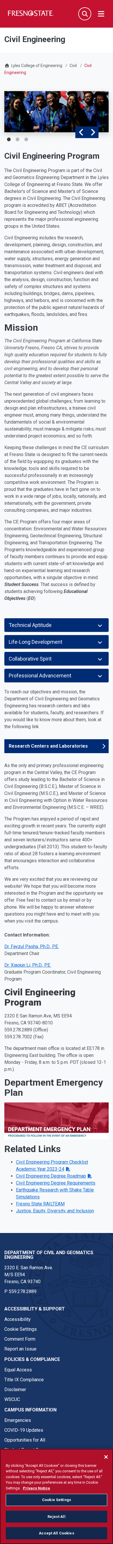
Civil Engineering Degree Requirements (55, 1183)
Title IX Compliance (24, 1379)
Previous (81, 132)
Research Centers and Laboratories (48, 746)
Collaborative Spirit (30, 659)
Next (93, 132)
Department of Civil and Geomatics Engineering (48, 1255)
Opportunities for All (24, 1440)
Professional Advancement (40, 675)
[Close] (106, 1457)
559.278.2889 (23, 1291)
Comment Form (19, 1339)
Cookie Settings (20, 1329)
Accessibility (17, 1319)
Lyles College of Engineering (37, 65)
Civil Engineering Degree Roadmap (51, 1176)
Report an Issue (20, 1349)
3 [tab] (26, 139)
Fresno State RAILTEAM (40, 1204)
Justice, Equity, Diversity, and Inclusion (55, 1211)
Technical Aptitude (30, 625)
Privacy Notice (36, 1488)
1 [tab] (9, 139)
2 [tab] (17, 139)
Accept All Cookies (56, 1533)
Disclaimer (15, 1389)
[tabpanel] (56, 111)
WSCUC (12, 1399)
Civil (73, 65)
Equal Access (18, 1370)
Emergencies (17, 1420)
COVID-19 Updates (23, 1430)
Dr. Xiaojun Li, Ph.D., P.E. (27, 965)
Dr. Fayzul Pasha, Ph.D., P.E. (31, 946)
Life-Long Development (35, 642)
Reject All (56, 1516)
